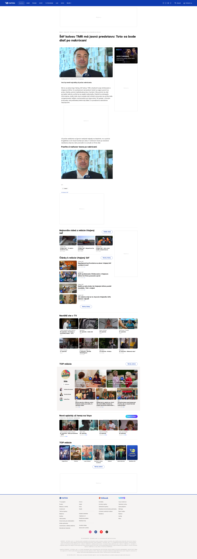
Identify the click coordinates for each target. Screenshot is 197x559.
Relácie (21, 3)
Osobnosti (62, 509)
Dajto (80, 504)
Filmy (120, 518)
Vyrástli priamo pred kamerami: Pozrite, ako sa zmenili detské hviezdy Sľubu (127, 404)
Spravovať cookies (84, 527)
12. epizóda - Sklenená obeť (127, 351)
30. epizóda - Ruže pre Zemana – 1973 (69, 434)
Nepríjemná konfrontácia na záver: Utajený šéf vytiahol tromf (94, 264)
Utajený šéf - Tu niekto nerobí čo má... (66, 249)
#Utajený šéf (64, 192)
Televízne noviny (123, 504)
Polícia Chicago (103, 330)
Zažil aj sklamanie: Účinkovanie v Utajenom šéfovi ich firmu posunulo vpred (93, 275)
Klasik (80, 509)
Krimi (80, 506)
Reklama (61, 513)
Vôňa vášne (82, 431)
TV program (62, 502)
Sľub (77, 380)
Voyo (62, 3)
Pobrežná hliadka (103, 431)
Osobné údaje (83, 525)
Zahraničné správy (103, 506)
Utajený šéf (66, 32)
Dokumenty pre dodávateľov (66, 521)
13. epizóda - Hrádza (105, 351)
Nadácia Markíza (83, 513)
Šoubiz (34, 3)
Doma (80, 502)
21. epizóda (102, 433)
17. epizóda (63, 351)
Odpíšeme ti (82, 516)
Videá (28, 3)
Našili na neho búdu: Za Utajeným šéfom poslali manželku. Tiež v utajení (94, 287)
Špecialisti (82, 330)
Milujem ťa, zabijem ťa (85, 350)
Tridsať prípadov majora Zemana (67, 330)
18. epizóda (102, 331)
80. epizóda (83, 433)
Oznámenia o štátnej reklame (67, 525)
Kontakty (101, 502)
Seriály (120, 516)
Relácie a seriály (63, 506)
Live (57, 3)
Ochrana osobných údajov (106, 511)
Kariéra (61, 516)
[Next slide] (136, 425)
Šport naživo (122, 511)
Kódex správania (63, 523)
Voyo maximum (123, 502)
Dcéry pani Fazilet (123, 431)
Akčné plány (62, 518)
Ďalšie (68, 3)
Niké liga (121, 509)
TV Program (49, 3)
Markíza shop (82, 520)
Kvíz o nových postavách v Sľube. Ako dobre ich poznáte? (89, 382)
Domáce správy (103, 504)
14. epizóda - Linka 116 (86, 331)
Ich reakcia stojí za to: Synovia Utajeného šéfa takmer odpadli (94, 298)
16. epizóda (122, 331)
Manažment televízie (64, 528)
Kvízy (41, 3)
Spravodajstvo (122, 506)
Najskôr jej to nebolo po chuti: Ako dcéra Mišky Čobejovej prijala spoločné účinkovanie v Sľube (105, 404)
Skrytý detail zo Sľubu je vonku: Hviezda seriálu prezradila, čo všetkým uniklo (84, 404)
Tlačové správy (63, 511)
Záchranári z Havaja (124, 330)
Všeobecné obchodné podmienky (108, 509)
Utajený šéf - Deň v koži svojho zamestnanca (103, 249)
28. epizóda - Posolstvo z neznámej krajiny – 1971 (67, 332)
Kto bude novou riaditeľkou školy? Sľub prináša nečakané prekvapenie (120, 382)
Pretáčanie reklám (83, 518)
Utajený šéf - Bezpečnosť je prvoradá (86, 249)
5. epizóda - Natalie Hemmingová (85, 352)
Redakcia (101, 513)
